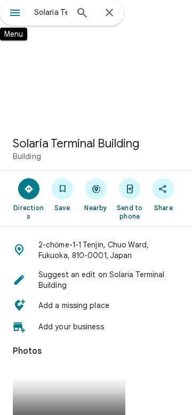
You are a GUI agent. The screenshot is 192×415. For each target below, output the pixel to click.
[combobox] (50, 12)
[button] (96, 250)
